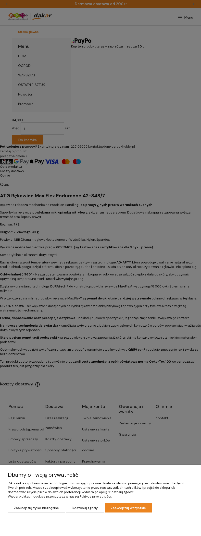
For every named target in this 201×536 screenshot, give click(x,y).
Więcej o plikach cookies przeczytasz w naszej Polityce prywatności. (60, 496)
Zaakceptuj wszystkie (128, 508)
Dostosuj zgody (85, 508)
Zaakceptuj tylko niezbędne (36, 508)
